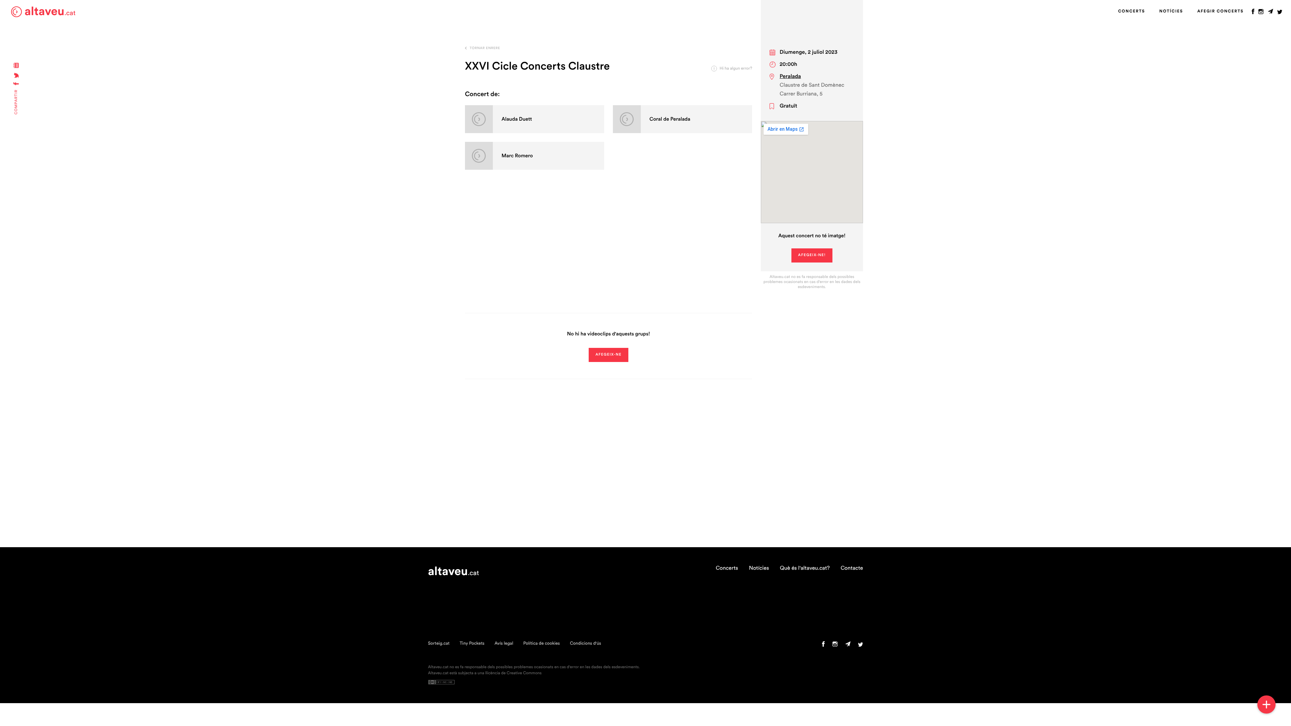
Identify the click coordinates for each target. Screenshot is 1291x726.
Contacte (851, 568)
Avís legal (504, 643)
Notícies (1171, 11)
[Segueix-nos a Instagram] (1260, 13)
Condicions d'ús (585, 643)
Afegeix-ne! (812, 255)
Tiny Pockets (472, 643)
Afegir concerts (1220, 11)
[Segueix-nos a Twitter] (1279, 13)
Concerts (1131, 11)
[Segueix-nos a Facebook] (1253, 13)
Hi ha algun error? (735, 69)
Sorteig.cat (438, 643)
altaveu (50, 11)
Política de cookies (541, 643)
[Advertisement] (608, 249)
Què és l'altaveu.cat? (805, 568)
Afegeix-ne (608, 355)
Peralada (790, 76)
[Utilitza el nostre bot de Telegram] (1270, 13)
